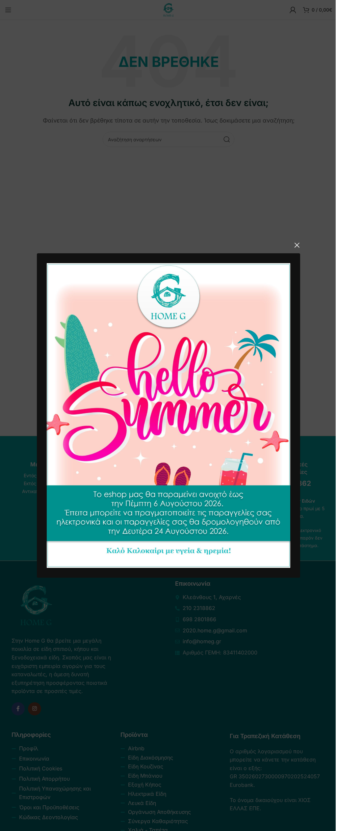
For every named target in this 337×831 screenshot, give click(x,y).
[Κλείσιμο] (297, 245)
